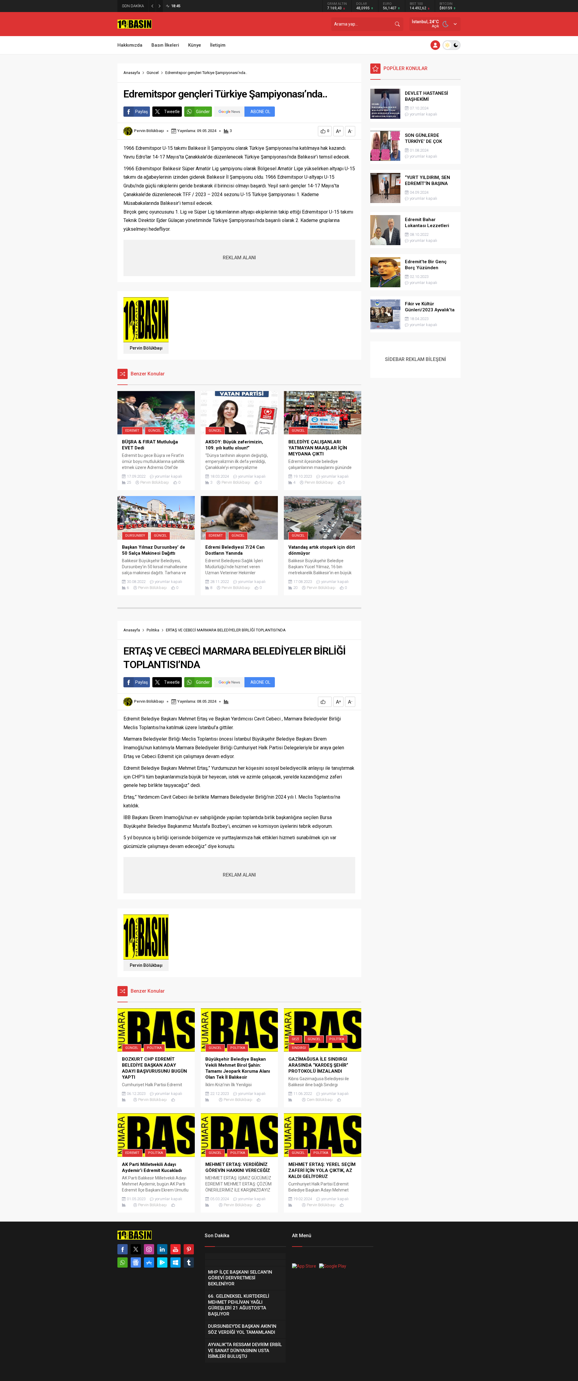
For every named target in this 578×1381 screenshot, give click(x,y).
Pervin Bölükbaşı (149, 130)
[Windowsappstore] (175, 1262)
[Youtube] (175, 1249)
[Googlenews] (136, 1262)
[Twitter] (136, 1249)
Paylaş (141, 111)
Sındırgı (299, 1048)
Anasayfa (131, 72)
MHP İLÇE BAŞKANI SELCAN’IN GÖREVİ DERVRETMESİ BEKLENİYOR (234, 6)
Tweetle (172, 111)
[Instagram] (149, 1249)
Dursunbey (135, 536)
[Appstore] (149, 1262)
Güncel (153, 72)
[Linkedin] (162, 1249)
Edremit (132, 431)
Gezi (295, 1039)
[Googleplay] (162, 1262)
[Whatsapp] (122, 1262)
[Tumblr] (189, 1262)
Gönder (203, 111)
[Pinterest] (189, 1249)
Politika (153, 630)
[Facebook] (122, 1249)
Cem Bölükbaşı (320, 1099)
